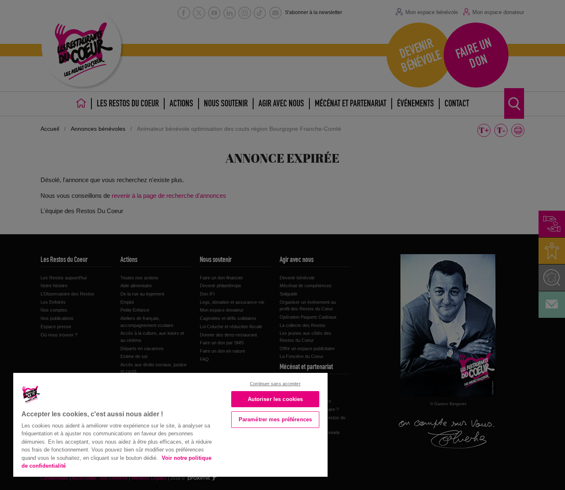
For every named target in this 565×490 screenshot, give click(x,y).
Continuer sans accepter (275, 383)
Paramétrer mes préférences (275, 419)
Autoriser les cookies (275, 399)
